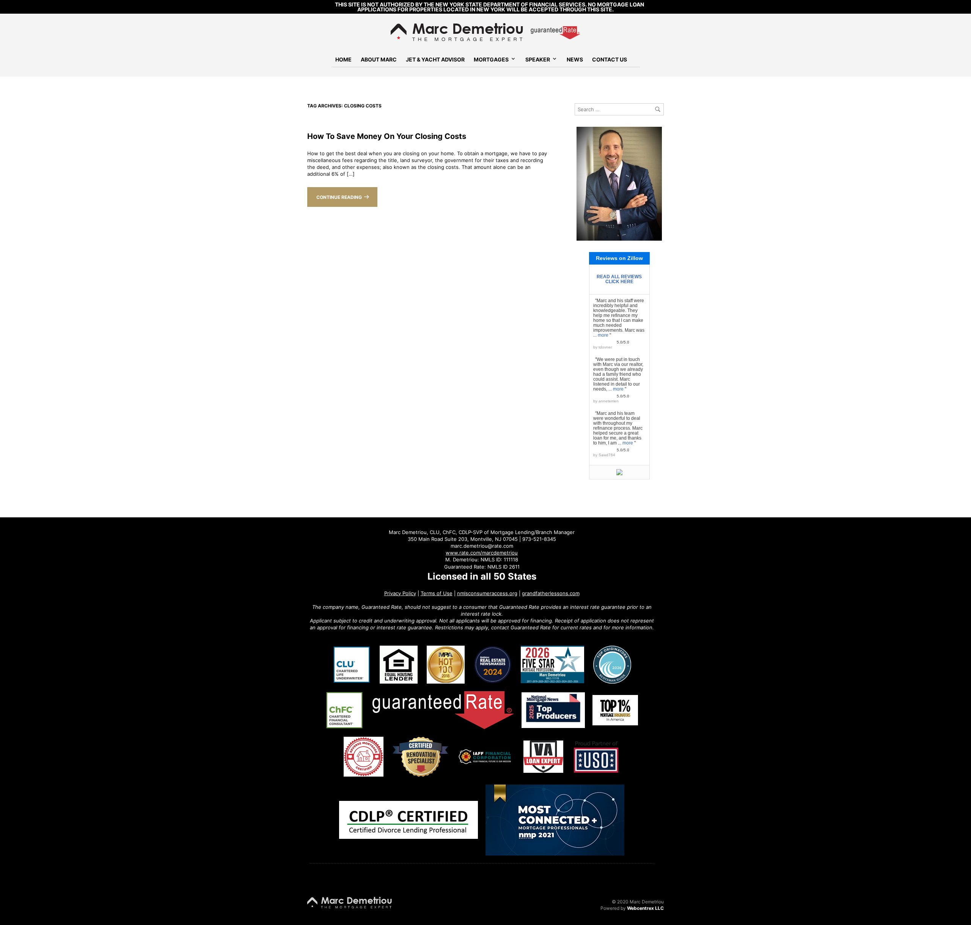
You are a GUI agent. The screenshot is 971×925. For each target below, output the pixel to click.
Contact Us (609, 59)
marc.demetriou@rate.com (482, 546)
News (575, 59)
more (603, 335)
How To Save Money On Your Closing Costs (386, 136)
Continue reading (339, 197)
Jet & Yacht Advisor (435, 59)
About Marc (379, 59)
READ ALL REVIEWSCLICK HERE (619, 279)
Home (343, 59)
